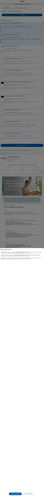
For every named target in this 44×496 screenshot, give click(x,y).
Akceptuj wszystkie (15, 493)
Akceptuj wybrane (29, 493)
